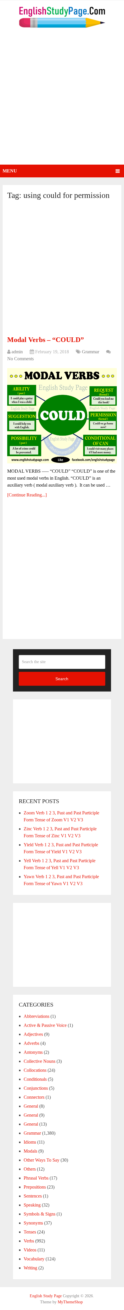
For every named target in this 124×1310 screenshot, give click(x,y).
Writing (30, 1267)
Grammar (90, 351)
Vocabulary (34, 1258)
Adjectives (33, 1034)
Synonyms (33, 1222)
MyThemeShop (70, 1302)
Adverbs (31, 1043)
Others (30, 1169)
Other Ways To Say (41, 1160)
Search (61, 678)
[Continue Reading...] (27, 494)
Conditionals (35, 1079)
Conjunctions (36, 1088)
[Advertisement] (62, 99)
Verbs (29, 1240)
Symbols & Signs (39, 1213)
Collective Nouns (39, 1061)
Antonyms (33, 1052)
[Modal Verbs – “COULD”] (62, 415)
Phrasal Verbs (36, 1178)
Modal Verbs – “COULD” (45, 339)
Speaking (32, 1204)
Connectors (34, 1097)
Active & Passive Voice (45, 1025)
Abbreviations (36, 1016)
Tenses (30, 1231)
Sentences (33, 1195)
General (31, 1106)
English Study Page (46, 1296)
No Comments (20, 358)
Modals (30, 1151)
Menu (10, 170)
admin (17, 351)
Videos (30, 1249)
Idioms (30, 1142)
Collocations (35, 1070)
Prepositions (35, 1187)
